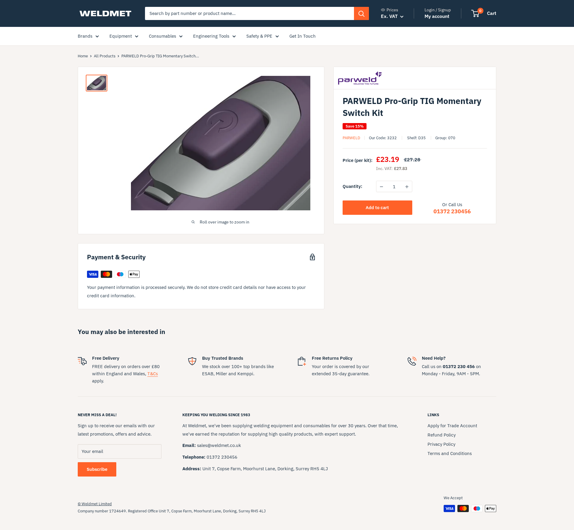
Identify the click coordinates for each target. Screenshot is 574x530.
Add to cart (377, 208)
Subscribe (97, 469)
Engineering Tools (211, 36)
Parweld (351, 137)
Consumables (162, 36)
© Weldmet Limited (95, 503)
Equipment (120, 36)
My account (437, 16)
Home (83, 56)
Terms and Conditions (450, 453)
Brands (85, 36)
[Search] (361, 13)
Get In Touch (302, 36)
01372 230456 (452, 211)
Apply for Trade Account (452, 425)
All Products (104, 56)
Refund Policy (442, 435)
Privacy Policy (441, 444)
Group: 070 (445, 137)
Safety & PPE (259, 36)
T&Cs (152, 373)
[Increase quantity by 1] (407, 186)
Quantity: (352, 186)
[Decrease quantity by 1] (381, 186)
